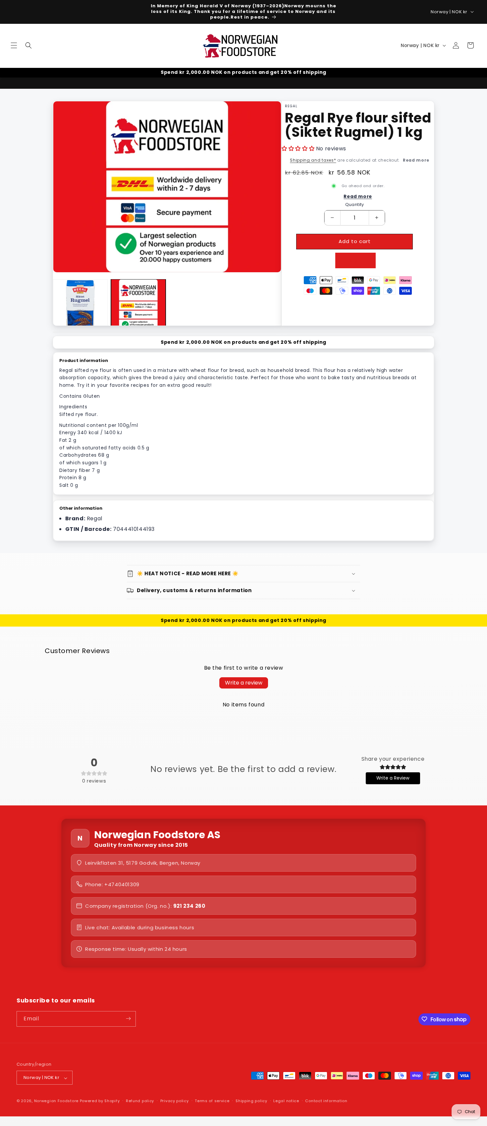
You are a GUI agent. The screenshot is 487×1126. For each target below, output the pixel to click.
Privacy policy (174, 1101)
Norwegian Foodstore (56, 1101)
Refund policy (140, 1101)
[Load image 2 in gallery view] (138, 306)
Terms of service (212, 1101)
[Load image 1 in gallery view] (80, 306)
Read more (416, 160)
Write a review (243, 683)
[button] (14, 45)
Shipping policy (251, 1101)
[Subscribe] (128, 1018)
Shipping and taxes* (313, 160)
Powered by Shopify (100, 1101)
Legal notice (286, 1101)
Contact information (326, 1101)
